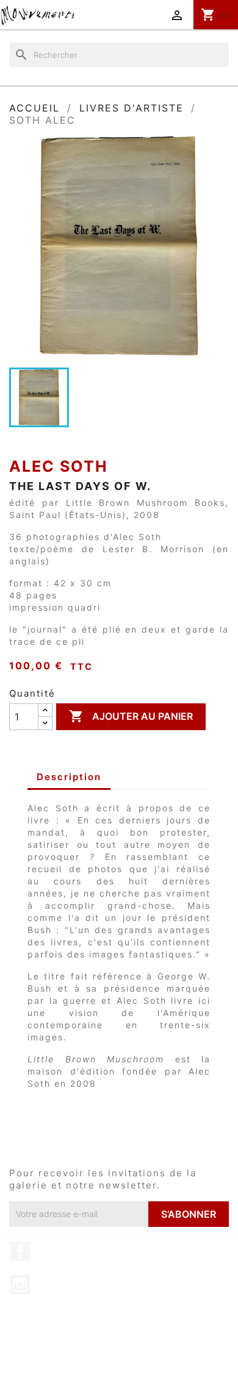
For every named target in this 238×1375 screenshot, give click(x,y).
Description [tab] (69, 777)
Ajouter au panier (131, 716)
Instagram (20, 1285)
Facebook (20, 1251)
